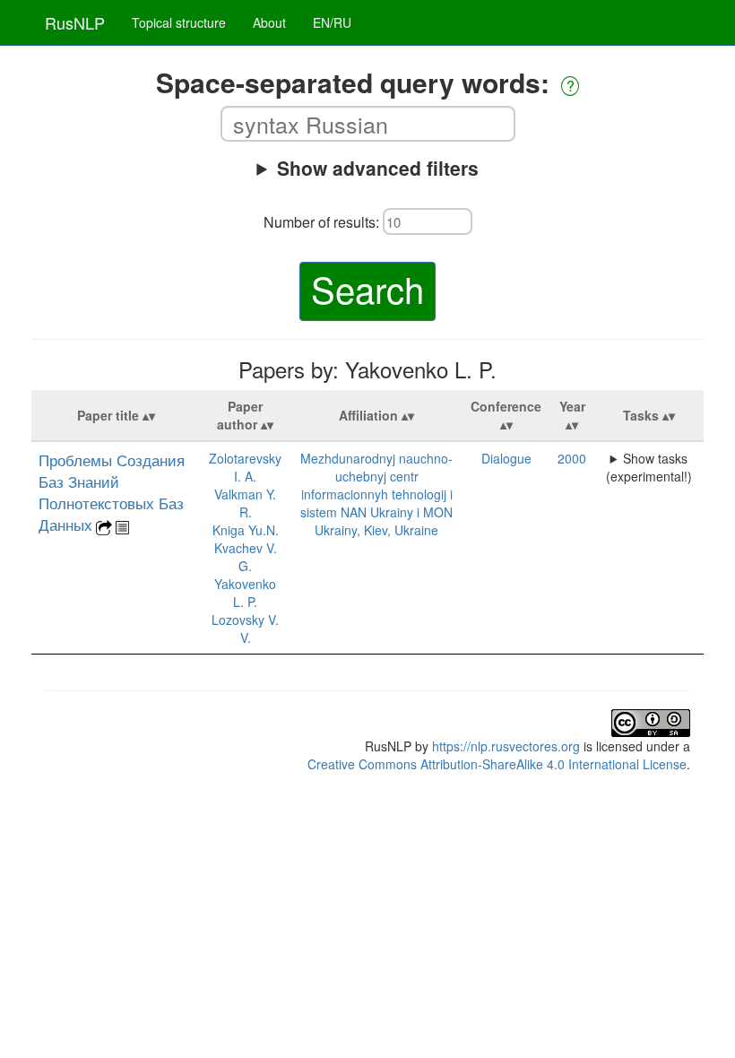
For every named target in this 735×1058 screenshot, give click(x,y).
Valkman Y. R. (245, 503)
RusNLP (75, 22)
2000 (572, 458)
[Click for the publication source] (104, 525)
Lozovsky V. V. (245, 628)
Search (367, 288)
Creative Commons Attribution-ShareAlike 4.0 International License (497, 764)
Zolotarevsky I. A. (245, 467)
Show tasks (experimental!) (649, 467)
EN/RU (332, 22)
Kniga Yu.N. (245, 530)
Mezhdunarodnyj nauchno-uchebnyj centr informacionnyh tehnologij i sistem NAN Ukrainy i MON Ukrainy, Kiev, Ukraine (376, 494)
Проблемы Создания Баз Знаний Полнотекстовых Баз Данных (112, 492)
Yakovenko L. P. (245, 593)
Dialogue (506, 458)
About (269, 22)
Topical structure (179, 22)
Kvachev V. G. (245, 557)
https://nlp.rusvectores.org (506, 746)
